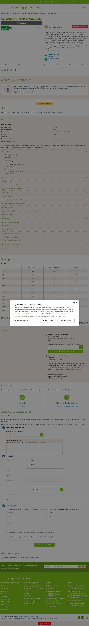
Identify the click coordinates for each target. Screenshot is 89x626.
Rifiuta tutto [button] (48, 321)
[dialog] (44, 313)
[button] (22, 321)
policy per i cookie (20, 316)
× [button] (76, 302)
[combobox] (74, 303)
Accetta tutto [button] (66, 321)
